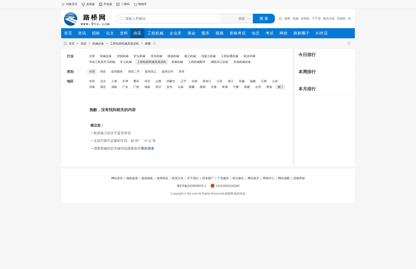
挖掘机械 (123, 56)
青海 (225, 87)
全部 (92, 56)
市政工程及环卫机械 (102, 62)
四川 (158, 87)
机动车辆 (249, 56)
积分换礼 (238, 178)
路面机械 (173, 56)
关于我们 (193, 178)
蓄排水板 (329, 18)
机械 (296, 18)
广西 (136, 87)
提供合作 (167, 71)
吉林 (194, 81)
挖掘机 (341, 18)
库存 (181, 71)
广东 (125, 87)
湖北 (103, 87)
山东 (275, 81)
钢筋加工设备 (219, 62)
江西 (264, 81)
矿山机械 (126, 62)
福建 (253, 81)
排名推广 (208, 178)
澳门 (280, 87)
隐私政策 (132, 178)
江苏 (219, 81)
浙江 (231, 81)
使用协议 (162, 178)
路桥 (287, 18)
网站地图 (284, 178)
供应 (83, 43)
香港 (269, 87)
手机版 (108, 4)
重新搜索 (147, 148)
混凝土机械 (208, 56)
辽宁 (183, 81)
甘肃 (214, 87)
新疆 (247, 87)
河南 (92, 87)
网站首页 (117, 178)
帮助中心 (268, 178)
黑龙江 (207, 81)
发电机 (305, 18)
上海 (114, 81)
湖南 (114, 87)
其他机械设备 (242, 62)
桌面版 (90, 4)
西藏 (192, 87)
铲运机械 (139, 56)
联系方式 (177, 178)
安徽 (242, 81)
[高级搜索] (278, 18)
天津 (125, 81)
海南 (147, 87)
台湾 (258, 87)
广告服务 (223, 178)
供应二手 (134, 71)
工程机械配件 (197, 62)
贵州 (169, 87)
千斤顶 (316, 18)
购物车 (142, 4)
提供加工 (150, 71)
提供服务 (117, 71)
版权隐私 (147, 178)
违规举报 (299, 178)
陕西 (203, 87)
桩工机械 (190, 56)
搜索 (148, 43)
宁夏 (236, 87)
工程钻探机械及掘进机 (124, 43)
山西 (158, 81)
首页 (72, 43)
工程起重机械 (229, 56)
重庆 (136, 81)
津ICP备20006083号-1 (191, 186)
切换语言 (72, 4)
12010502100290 (228, 186)
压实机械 (156, 56)
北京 (103, 81)
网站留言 (253, 178)
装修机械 (177, 62)
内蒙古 (171, 81)
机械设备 (98, 43)
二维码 (125, 4)
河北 (147, 81)
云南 (180, 87)
